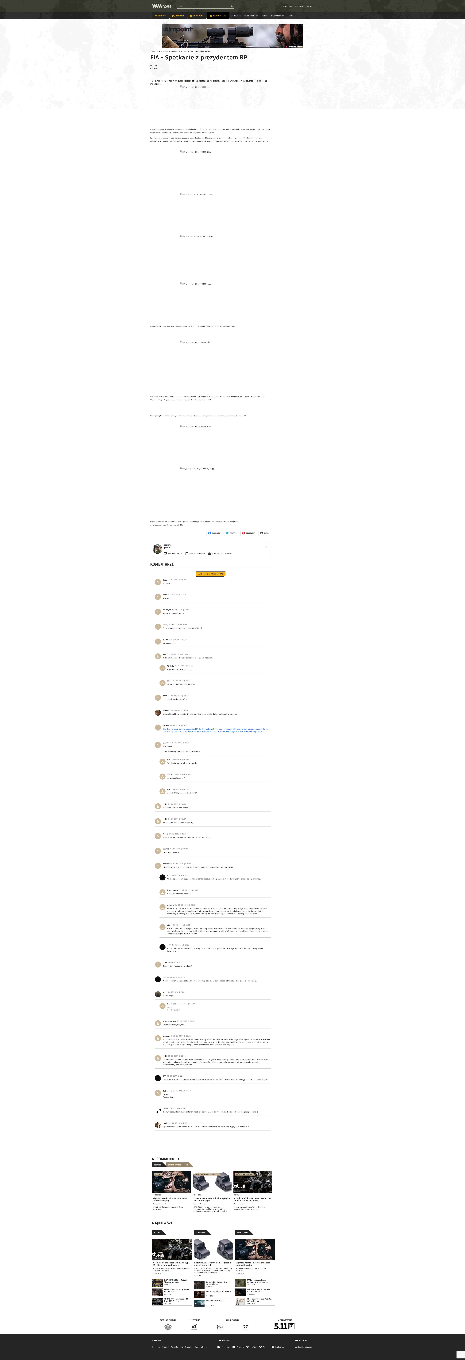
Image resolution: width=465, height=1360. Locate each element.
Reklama (165, 23)
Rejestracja (287, 6)
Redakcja (156, 1347)
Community (236, 16)
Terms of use (201, 1347)
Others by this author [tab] (178, 1165)
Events (264, 16)
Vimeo (266, 1347)
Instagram (279, 1347)
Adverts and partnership (182, 1347)
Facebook (225, 1347)
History (165, 1347)
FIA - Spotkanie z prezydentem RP (195, 52)
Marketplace (219, 16)
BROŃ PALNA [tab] (200, 1232)
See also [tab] (157, 1165)
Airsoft (162, 16)
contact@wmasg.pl (303, 1347)
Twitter (253, 1347)
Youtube (240, 1347)
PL (308, 6)
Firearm (180, 16)
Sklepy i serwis (277, 16)
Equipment (198, 16)
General (174, 52)
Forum (290, 16)
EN (311, 6)
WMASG (155, 52)
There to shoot (251, 16)
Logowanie (299, 6)
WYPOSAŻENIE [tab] (242, 1232)
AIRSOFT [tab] (157, 1232)
